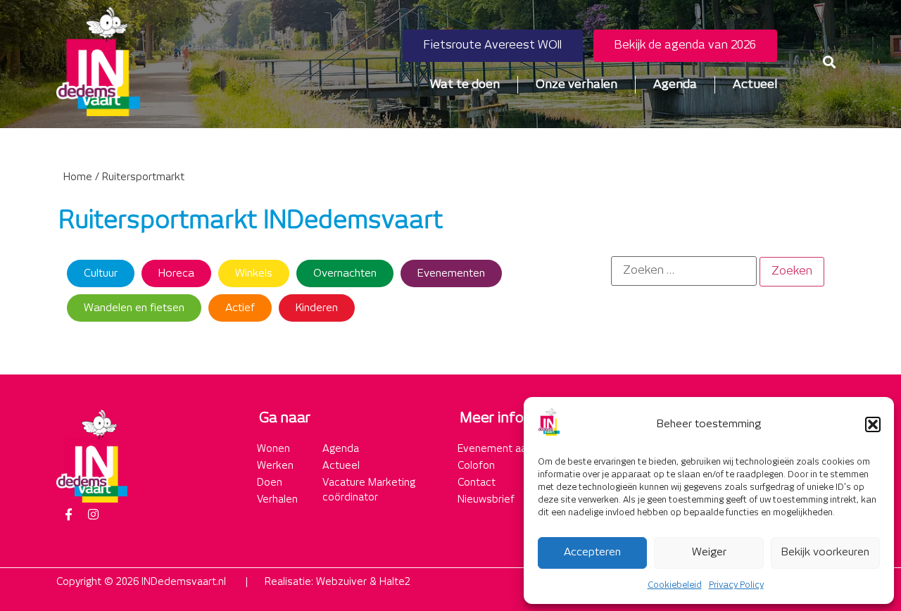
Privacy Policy (736, 585)
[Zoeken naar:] (684, 271)
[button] (873, 424)
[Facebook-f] (68, 515)
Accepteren (592, 552)
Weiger (709, 552)
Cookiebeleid (675, 585)
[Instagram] (93, 515)
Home (77, 177)
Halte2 (394, 582)
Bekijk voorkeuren (825, 552)
